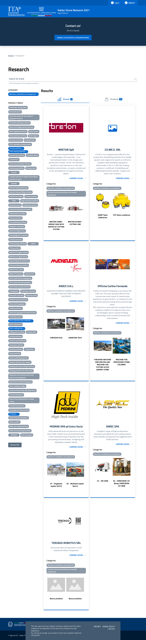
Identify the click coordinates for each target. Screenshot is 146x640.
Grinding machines (15, 239)
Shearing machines (15, 349)
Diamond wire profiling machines (20, 192)
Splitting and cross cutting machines (21, 366)
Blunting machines (15, 140)
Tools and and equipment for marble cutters (21, 400)
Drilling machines (31, 196)
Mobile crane (29, 274)
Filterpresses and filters (17, 213)
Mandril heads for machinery (19, 261)
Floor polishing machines (17, 222)
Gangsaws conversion (16, 226)
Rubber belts (31, 332)
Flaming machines (15, 218)
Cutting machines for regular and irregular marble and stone (23, 177)
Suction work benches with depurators (22, 390)
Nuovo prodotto (56, 598)
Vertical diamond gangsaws (18, 417)
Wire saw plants (26, 435)
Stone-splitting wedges (17, 386)
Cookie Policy (108, 626)
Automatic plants (15, 112)
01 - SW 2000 (102, 480)
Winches (14, 435)
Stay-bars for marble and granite (20, 382)
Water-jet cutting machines (18, 426)
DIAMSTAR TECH (75, 337)
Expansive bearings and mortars (20, 209)
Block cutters (33, 131)
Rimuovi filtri (14, 445)
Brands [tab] (67, 99)
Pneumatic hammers (16, 295)
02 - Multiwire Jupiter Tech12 (75, 484)
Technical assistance (16, 394)
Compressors (13, 159)
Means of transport (15, 274)
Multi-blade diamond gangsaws (20, 282)
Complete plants (32, 155)
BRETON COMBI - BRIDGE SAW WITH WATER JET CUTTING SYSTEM (56, 225)
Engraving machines (30, 205)
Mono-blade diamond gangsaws (20, 278)
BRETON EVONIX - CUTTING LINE (75, 223)
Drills (14, 200)
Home (10, 55)
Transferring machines (17, 406)
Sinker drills (29, 349)
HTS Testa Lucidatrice (121, 215)
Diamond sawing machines (18, 187)
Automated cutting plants (18, 107)
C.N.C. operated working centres (20, 144)
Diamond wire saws (16, 196)
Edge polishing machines (29, 200)
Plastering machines (28, 291)
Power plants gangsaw (17, 304)
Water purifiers (14, 422)
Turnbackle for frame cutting (19, 410)
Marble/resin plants (16, 269)
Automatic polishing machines (19, 123)
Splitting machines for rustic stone (21, 370)
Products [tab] (116, 99)
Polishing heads (31, 295)
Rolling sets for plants (16, 332)
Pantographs (14, 291)
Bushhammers (30, 140)
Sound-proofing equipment (18, 358)
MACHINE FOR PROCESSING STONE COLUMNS (121, 362)
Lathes (33, 243)
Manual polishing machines (18, 265)
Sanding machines (15, 336)
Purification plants (15, 317)
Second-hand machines (17, 340)
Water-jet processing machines (20, 430)
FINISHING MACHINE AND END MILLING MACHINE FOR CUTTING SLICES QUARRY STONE (102, 364)
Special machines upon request (20, 362)
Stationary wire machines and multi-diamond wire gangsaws (21, 376)
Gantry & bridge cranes (17, 231)
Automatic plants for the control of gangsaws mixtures (21, 117)
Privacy (97, 626)
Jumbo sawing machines (17, 243)
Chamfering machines (16, 155)
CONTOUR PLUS (56, 337)
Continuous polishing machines (20, 164)
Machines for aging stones (18, 256)
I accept (111, 629)
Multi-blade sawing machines (19, 286)
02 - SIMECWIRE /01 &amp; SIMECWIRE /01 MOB (121, 483)
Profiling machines (15, 308)
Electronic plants (15, 205)
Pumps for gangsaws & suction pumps (22, 312)
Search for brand (16, 78)
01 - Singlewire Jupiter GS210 (56, 484)
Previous (45, 214)
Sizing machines (14, 353)
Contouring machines (16, 168)
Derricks (14, 183)
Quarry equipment (15, 324)
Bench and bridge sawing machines (21, 127)
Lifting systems (14, 248)
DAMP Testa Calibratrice (102, 216)
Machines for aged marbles (18, 252)
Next (88, 214)
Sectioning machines (16, 345)
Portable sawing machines (18, 299)
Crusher (14, 172)
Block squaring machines (17, 136)
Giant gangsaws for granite (18, 235)
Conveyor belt (31, 168)
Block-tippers (33, 136)
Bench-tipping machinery (18, 131)
